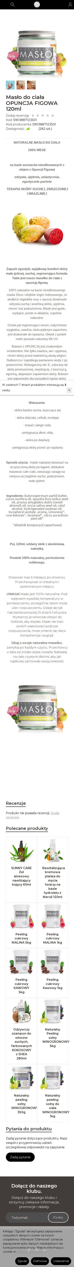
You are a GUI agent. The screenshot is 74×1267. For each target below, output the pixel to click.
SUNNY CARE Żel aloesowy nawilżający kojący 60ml (21, 876)
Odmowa (40, 1261)
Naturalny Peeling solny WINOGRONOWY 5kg (55, 1038)
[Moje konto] (70, 4)
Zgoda (22, 1261)
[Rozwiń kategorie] (4, 4)
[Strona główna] (37, 4)
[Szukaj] (12, 4)
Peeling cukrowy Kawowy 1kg (52, 984)
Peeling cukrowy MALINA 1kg (52, 938)
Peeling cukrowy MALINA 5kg (21, 938)
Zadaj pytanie (20, 1157)
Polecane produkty (27, 828)
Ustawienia (61, 1261)
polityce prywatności (31, 1251)
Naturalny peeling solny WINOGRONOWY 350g (24, 1104)
